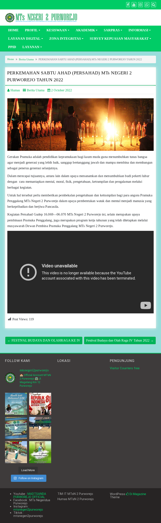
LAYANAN (30, 47)
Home (10, 59)
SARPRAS (112, 30)
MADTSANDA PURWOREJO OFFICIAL (29, 495)
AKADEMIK (85, 30)
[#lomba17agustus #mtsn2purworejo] (16, 452)
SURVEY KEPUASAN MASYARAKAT (119, 38)
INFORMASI (138, 30)
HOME (13, 30)
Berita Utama (26, 59)
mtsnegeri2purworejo (28, 509)
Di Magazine (137, 494)
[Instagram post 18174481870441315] (40, 428)
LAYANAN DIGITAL (24, 38)
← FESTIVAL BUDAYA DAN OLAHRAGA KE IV (43, 340)
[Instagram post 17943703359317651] (16, 404)
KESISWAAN (57, 30)
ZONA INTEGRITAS (65, 38)
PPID (12, 47)
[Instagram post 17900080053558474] (16, 428)
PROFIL (31, 30)
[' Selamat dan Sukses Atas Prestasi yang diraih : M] (40, 452)
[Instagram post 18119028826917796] (40, 404)
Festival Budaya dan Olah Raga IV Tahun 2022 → (120, 340)
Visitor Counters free (125, 368)
